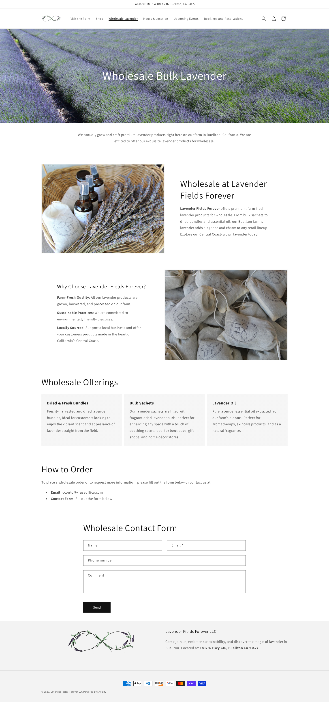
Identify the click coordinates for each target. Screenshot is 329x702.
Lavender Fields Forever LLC (67, 691)
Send (97, 607)
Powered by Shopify (94, 691)
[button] (264, 19)
